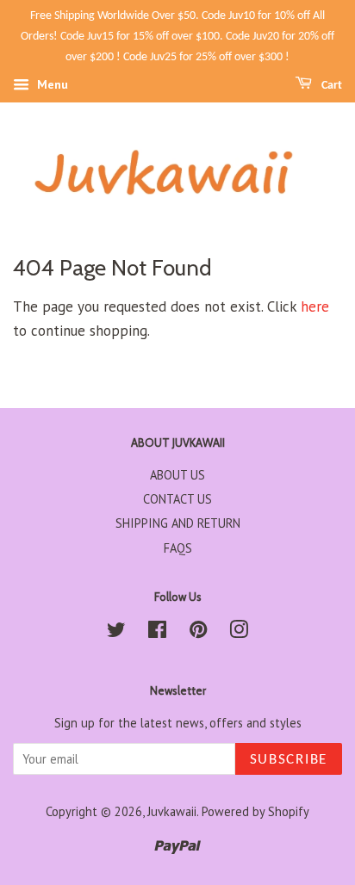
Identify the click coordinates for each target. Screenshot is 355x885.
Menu (51, 85)
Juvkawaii (171, 811)
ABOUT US (177, 475)
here (315, 306)
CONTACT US (177, 499)
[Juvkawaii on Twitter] (116, 632)
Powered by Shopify (255, 811)
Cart (330, 85)
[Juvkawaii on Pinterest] (198, 632)
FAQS (178, 548)
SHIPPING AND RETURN (177, 523)
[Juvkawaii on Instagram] (238, 632)
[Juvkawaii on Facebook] (157, 632)
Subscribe (288, 759)
